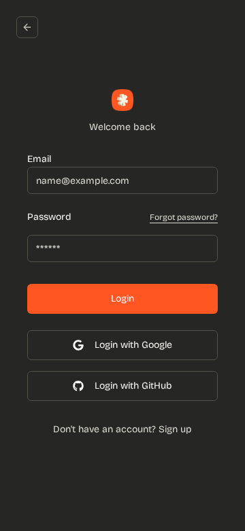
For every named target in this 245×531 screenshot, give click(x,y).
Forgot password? (184, 217)
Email (39, 159)
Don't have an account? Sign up (122, 429)
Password (49, 217)
